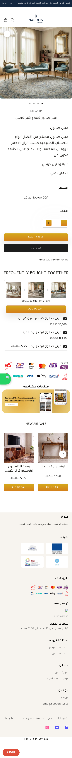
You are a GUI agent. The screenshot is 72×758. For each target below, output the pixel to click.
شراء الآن (36, 248)
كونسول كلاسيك (53, 467)
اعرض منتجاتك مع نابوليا (55, 704)
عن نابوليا (63, 698)
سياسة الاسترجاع (58, 648)
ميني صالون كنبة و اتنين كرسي (39, 318)
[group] (36, 401)
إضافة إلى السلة (36, 237)
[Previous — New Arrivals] (9, 454)
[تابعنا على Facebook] (66, 727)
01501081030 (61, 617)
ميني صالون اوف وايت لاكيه (42, 332)
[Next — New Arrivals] (62, 454)
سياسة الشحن (60, 654)
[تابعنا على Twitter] (57, 727)
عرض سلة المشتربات (56, 679)
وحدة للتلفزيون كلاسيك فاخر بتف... (19, 469)
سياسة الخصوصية (33, 718)
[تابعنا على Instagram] (47, 727)
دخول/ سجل (61, 673)
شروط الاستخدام (57, 718)
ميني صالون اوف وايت (45, 346)
